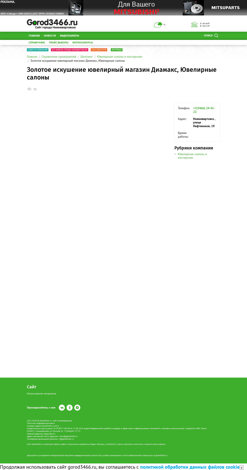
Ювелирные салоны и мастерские (119, 57)
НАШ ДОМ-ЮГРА (99, 50)
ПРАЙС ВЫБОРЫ (58, 42)
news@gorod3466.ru (68, 436)
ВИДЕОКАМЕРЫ (69, 35)
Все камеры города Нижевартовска (69, 50)
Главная (34, 35)
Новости (50, 35)
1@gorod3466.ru (66, 439)
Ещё (85, 35)
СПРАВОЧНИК (37, 42)
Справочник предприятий (59, 57)
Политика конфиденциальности (41, 423)
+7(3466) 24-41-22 (204, 110)
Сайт (31, 387)
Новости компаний (38, 50)
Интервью (117, 50)
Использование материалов (41, 393)
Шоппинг (86, 57)
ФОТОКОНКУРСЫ (82, 42)
